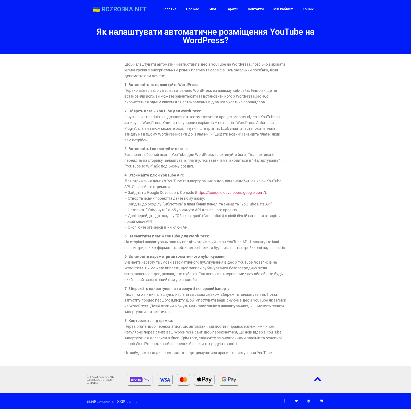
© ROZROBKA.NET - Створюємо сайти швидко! (102, 380)
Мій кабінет (283, 9)
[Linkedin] (321, 401)
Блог (212, 9)
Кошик (308, 9)
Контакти (256, 9)
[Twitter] (296, 401)
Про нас (192, 9)
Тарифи (232, 9)
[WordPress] (309, 401)
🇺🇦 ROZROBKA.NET (119, 9)
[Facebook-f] (284, 401)
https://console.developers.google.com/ (230, 192)
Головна (169, 9)
